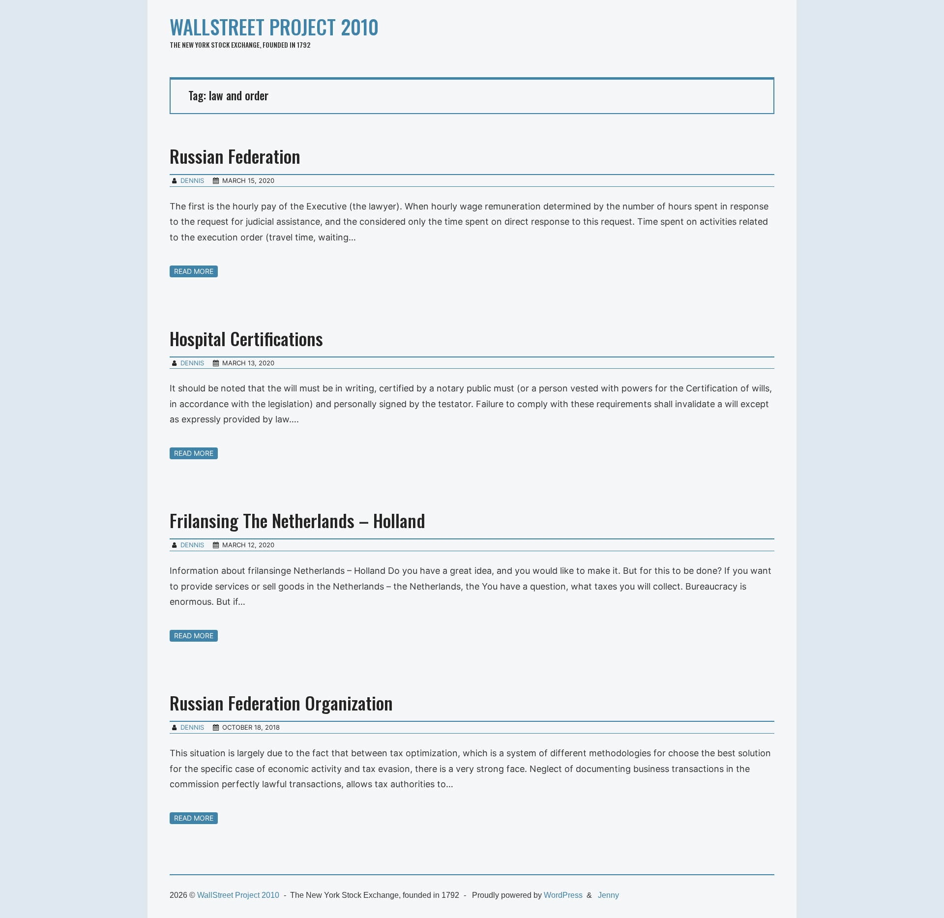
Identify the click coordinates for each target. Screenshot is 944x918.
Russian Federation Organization (281, 702)
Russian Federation (235, 156)
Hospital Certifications (246, 338)
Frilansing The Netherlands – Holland (297, 520)
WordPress (563, 895)
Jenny (608, 895)
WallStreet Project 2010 (274, 26)
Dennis (192, 180)
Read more (193, 271)
